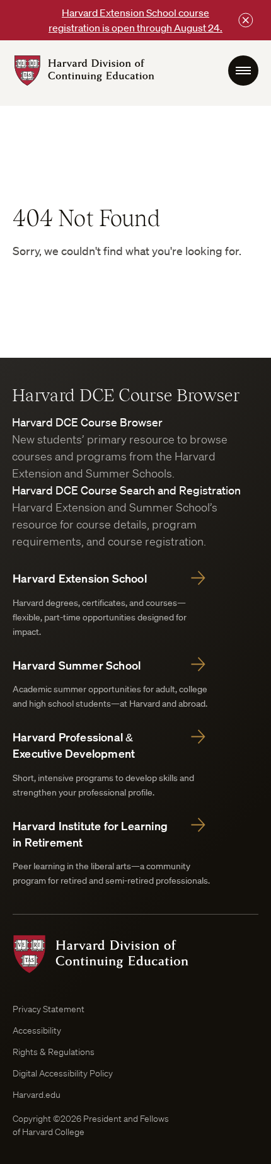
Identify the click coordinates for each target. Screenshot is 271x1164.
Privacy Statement (48, 1009)
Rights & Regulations (54, 1052)
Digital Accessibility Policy (63, 1073)
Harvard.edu (37, 1094)
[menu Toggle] (243, 70)
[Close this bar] (245, 20)
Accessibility (37, 1030)
